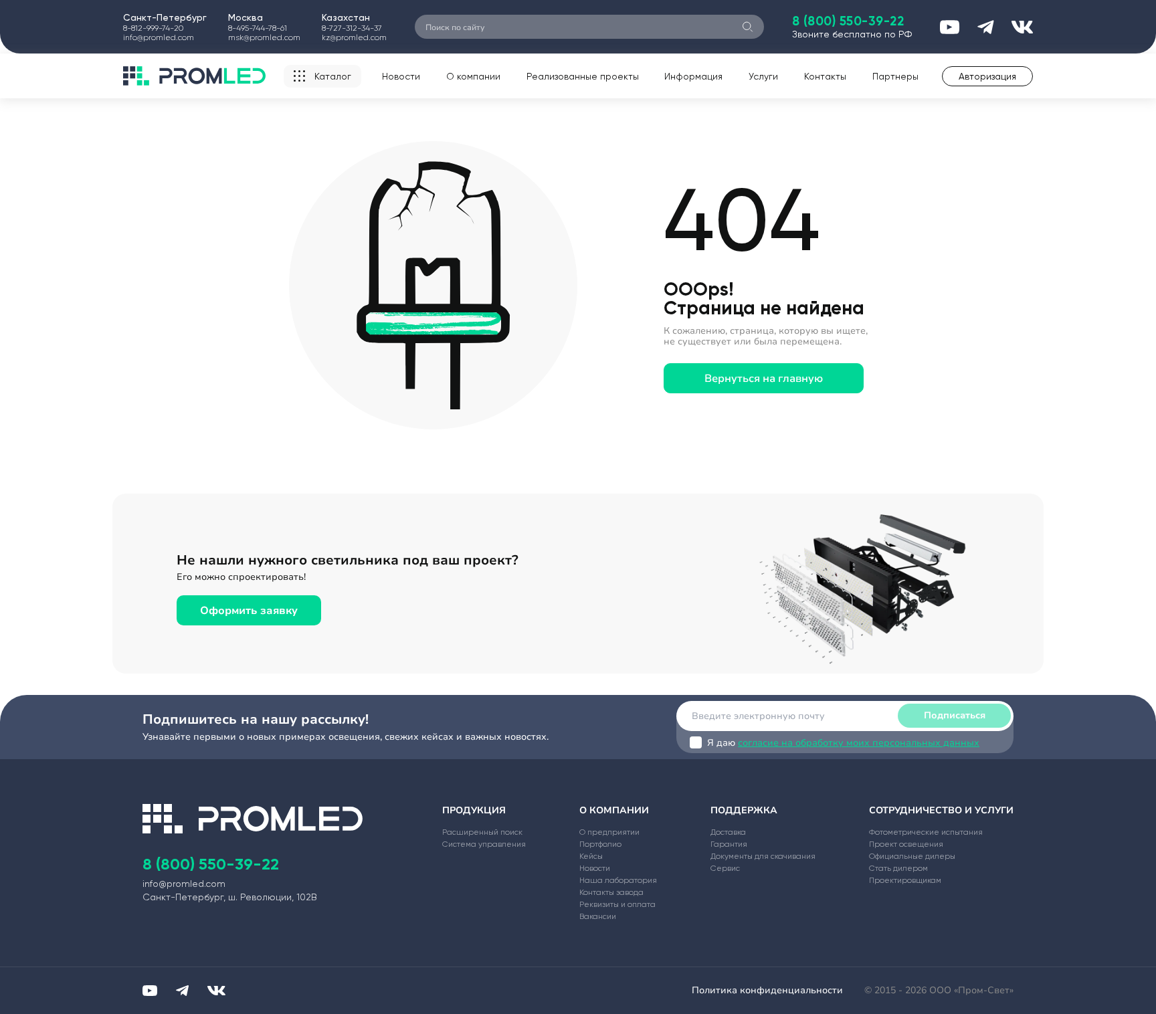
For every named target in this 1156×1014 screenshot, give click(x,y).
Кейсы (591, 856)
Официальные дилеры (912, 856)
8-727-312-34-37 (352, 28)
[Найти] (747, 27)
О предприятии (609, 832)
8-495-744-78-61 (257, 28)
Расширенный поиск (482, 832)
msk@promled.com (264, 37)
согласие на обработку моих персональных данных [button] (858, 742)
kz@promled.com (354, 37)
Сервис (725, 868)
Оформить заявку (249, 610)
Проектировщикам (905, 880)
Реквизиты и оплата (617, 904)
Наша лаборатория (618, 880)
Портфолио (600, 844)
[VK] (216, 990)
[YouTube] (149, 990)
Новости (401, 76)
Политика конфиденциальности (767, 990)
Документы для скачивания (762, 856)
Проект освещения (906, 844)
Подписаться (954, 715)
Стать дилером (898, 868)
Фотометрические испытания (926, 832)
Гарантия (728, 844)
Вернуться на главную (763, 378)
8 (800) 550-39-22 (848, 21)
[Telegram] (182, 990)
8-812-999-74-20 (153, 28)
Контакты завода (611, 892)
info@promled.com (158, 37)
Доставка (728, 832)
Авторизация (987, 76)
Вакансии (597, 916)
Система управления (484, 844)
